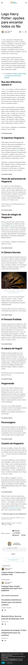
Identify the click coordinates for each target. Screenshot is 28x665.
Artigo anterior (6, 565)
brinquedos (8, 523)
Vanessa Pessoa (8, 568)
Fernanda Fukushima (6, 607)
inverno (12, 226)
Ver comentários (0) (13, 559)
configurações (12, 659)
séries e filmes (7, 524)
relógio (3, 224)
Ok (3, 662)
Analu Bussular (8, 31)
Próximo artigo (5, 579)
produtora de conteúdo (12, 548)
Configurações (9, 662)
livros (17, 150)
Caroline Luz (4, 621)
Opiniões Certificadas (14, 508)
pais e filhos (16, 523)
